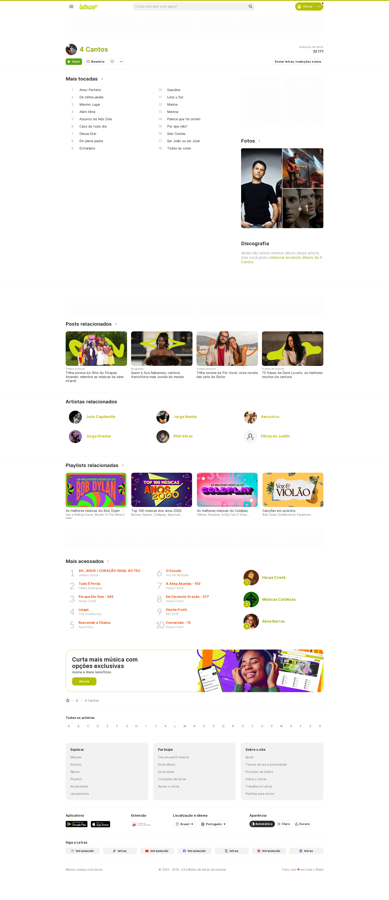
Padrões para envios (260, 793)
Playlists (76, 779)
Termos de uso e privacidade (266, 764)
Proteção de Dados (259, 771)
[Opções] (121, 61)
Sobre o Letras (256, 779)
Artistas (76, 764)
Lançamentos (80, 793)
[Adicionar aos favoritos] (112, 61)
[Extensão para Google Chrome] (141, 824)
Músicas (76, 757)
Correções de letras (172, 779)
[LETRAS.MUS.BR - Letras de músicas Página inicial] (88, 6)
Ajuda (249, 757)
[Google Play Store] (77, 824)
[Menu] (71, 6)
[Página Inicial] (68, 700)
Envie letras (166, 771)
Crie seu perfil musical (173, 757)
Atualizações (80, 786)
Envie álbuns (166, 764)
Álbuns (75, 771)
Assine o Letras (168, 786)
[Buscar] (250, 6)
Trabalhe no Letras (259, 786)
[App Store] (100, 824)
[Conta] (319, 6)
